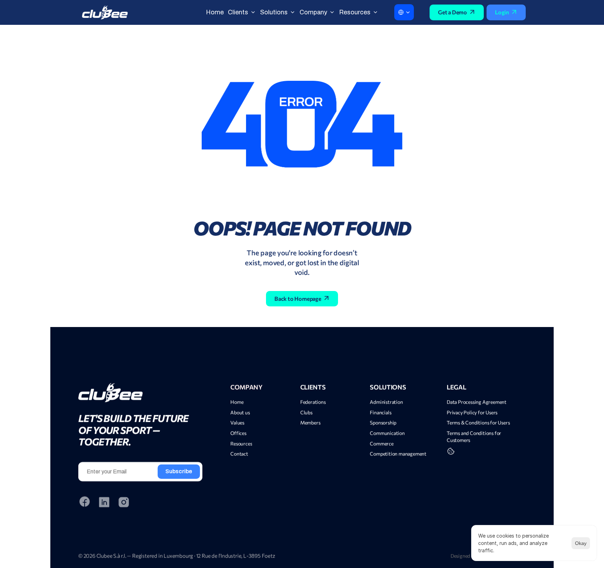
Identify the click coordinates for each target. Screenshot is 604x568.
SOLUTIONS (388, 387)
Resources (241, 444)
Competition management (398, 454)
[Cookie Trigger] (451, 451)
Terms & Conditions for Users (478, 423)
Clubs (306, 413)
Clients (312, 387)
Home (236, 402)
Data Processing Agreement (476, 402)
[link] (140, 392)
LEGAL (456, 387)
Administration (386, 402)
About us (240, 413)
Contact (239, 454)
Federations (313, 402)
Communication (387, 433)
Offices (238, 433)
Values (237, 423)
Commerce (381, 444)
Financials (380, 413)
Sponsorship (383, 423)
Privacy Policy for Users (472, 413)
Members (310, 423)
